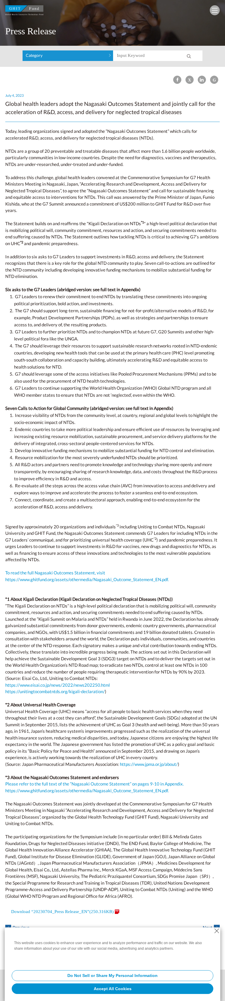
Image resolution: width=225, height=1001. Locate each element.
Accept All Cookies (113, 988)
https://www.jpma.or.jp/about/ (149, 764)
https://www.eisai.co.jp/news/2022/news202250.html (57, 685)
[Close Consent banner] (216, 930)
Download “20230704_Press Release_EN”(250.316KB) (62, 911)
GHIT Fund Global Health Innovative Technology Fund (24, 11)
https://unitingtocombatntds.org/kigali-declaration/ (55, 691)
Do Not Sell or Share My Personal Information (112, 975)
